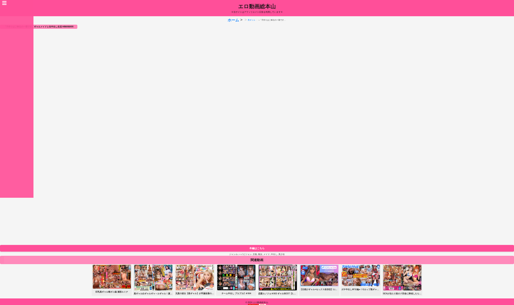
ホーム (233, 20)
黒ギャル (251, 20)
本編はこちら (257, 248)
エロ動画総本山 (257, 6)
